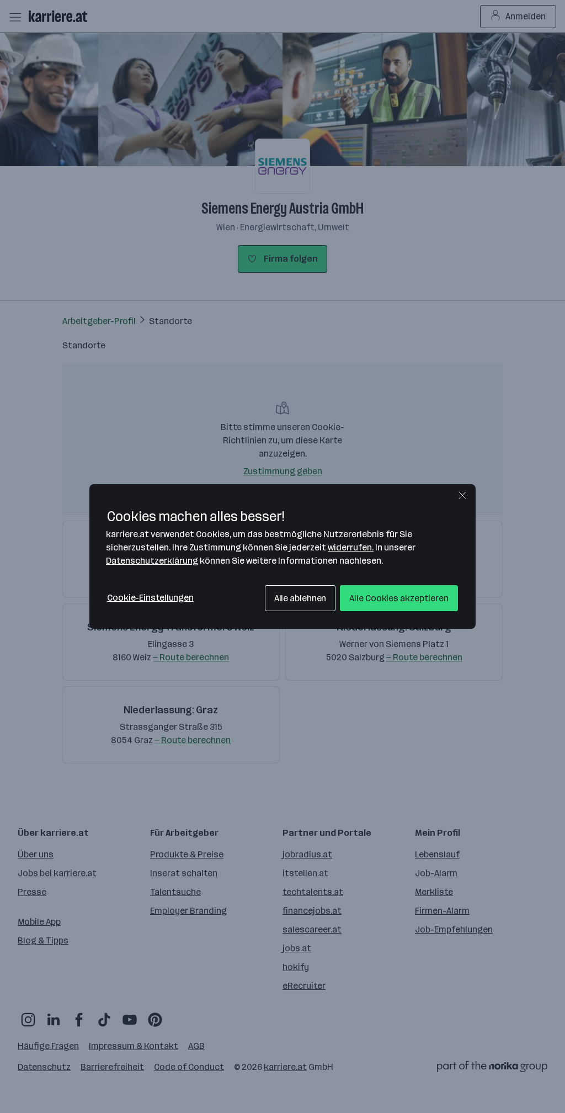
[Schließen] (462, 495)
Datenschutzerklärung (152, 560)
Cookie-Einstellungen (150, 597)
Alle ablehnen (300, 598)
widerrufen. (351, 547)
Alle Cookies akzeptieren (399, 598)
